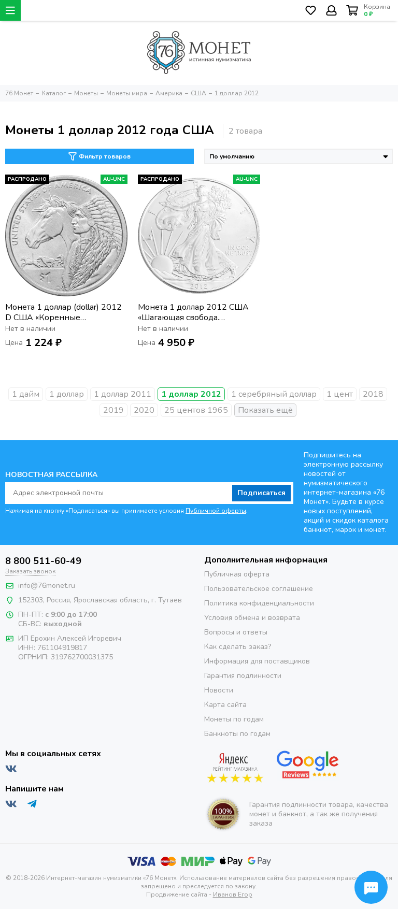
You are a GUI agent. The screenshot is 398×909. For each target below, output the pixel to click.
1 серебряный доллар (274, 394)
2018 (373, 394)
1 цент (339, 394)
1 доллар (66, 394)
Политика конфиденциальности (259, 603)
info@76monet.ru (46, 585)
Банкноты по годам (237, 734)
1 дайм (25, 394)
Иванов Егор (232, 894)
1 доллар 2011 (122, 394)
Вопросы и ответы (235, 632)
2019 (113, 410)
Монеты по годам (234, 719)
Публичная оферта (236, 574)
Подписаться (261, 493)
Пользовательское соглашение (258, 589)
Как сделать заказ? (237, 647)
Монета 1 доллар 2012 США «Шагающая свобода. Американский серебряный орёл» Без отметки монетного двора (196, 312)
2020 (144, 410)
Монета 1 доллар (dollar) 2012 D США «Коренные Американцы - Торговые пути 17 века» (64, 312)
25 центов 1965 (196, 410)
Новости (218, 690)
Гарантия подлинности (242, 676)
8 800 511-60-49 (43, 561)
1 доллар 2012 (191, 394)
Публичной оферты (216, 511)
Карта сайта (225, 705)
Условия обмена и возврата (252, 618)
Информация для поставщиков (257, 661)
